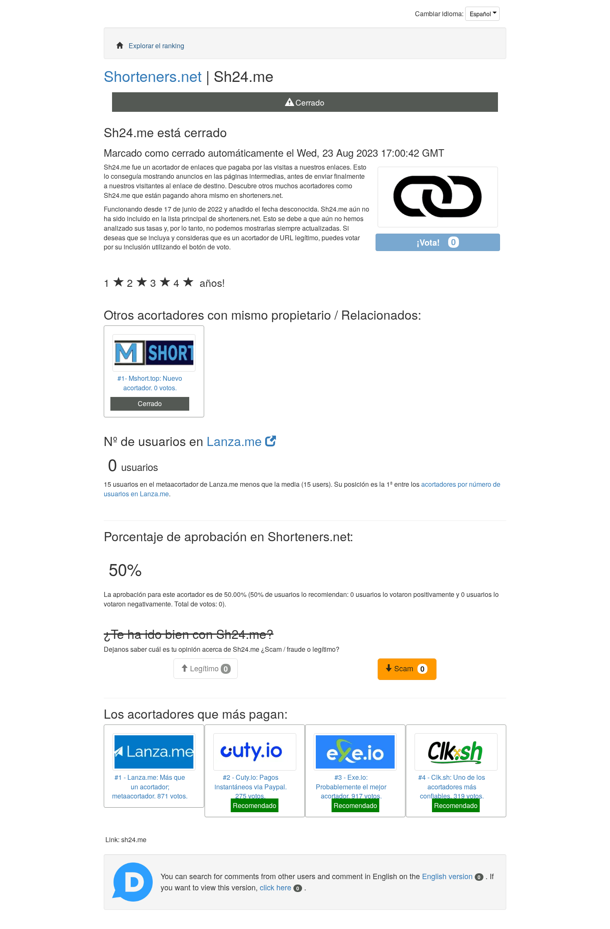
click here (279, 887)
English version (451, 875)
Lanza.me (236, 441)
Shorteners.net (153, 75)
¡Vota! (436, 242)
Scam (408, 668)
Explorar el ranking (156, 45)
